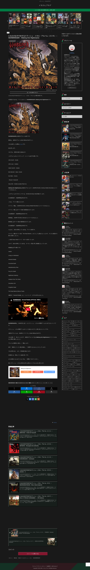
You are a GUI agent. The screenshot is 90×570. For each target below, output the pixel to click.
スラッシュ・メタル (41, 382)
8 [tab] (51, 31)
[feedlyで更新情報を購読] (35, 399)
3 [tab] (42, 31)
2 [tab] (40, 31)
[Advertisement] (32, 411)
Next (82, 21)
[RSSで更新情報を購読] (38, 399)
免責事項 (48, 566)
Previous (7, 21)
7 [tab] (49, 31)
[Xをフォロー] (27, 399)
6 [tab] (47, 31)
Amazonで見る (26, 371)
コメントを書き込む (33, 553)
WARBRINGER (12, 382)
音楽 (30, 382)
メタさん (71, 53)
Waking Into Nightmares (26, 368)
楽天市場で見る (37, 371)
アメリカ (35, 382)
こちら (21, 144)
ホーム (34, 566)
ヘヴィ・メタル (49, 382)
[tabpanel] (14, 21)
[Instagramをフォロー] (33, 399)
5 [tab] (46, 31)
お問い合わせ (54, 566)
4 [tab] (44, 31)
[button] (51, 392)
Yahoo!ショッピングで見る (49, 371)
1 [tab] (38, 31)
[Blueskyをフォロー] (30, 399)
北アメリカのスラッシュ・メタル (22, 382)
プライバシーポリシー (41, 566)
